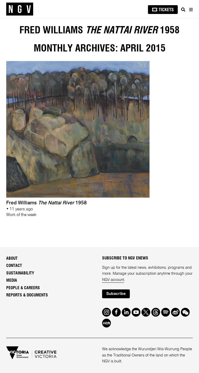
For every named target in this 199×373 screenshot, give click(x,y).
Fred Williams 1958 (99, 30)
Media (11, 280)
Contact (14, 266)
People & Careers (23, 288)
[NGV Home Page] (19, 9)
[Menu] (191, 9)
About (12, 258)
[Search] (183, 10)
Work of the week (21, 215)
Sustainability (20, 273)
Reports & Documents (27, 295)
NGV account (113, 280)
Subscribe (116, 294)
